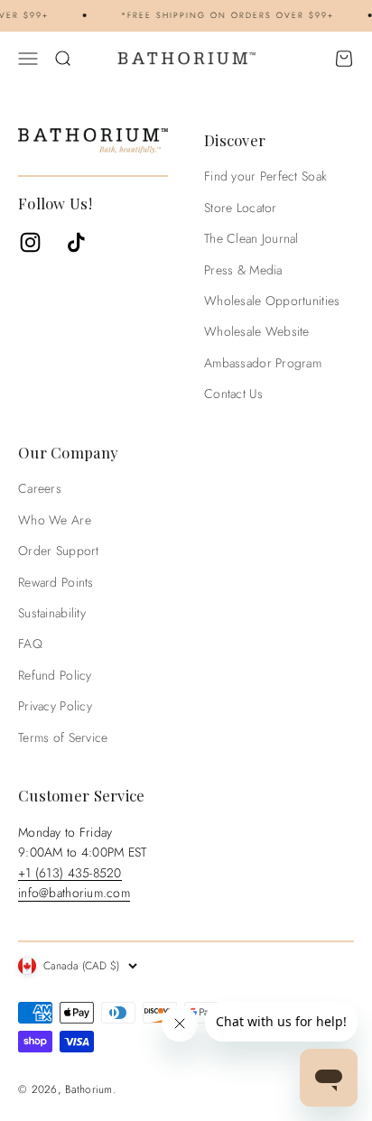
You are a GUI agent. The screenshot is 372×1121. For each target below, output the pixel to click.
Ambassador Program (262, 363)
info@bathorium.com (74, 893)
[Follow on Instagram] (30, 242)
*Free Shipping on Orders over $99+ (224, 15)
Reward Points (56, 582)
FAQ (30, 644)
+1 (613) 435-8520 (70, 873)
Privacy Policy (55, 706)
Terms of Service (62, 737)
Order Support (58, 551)
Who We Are (54, 520)
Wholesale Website (257, 331)
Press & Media (243, 270)
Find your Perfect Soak (265, 176)
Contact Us (233, 393)
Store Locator (240, 208)
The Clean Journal (251, 238)
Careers (39, 488)
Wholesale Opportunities (271, 301)
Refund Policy (55, 675)
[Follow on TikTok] (76, 242)
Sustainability (52, 613)
